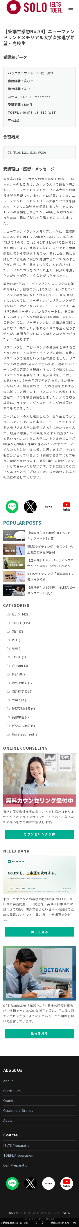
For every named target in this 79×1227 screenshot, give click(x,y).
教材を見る (39, 1033)
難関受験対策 (21, 708)
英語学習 (18, 717)
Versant (17, 665)
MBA (15, 674)
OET (15, 631)
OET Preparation (16, 1165)
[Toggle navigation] (71, 8)
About (8, 1080)
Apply (8, 1120)
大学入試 (18, 700)
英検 (15, 648)
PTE (15, 640)
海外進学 (18, 691)
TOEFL (17, 623)
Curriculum (12, 1090)
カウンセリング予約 (39, 834)
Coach (8, 1100)
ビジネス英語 (21, 725)
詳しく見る (39, 932)
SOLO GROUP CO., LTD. (41, 1213)
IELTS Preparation (17, 1145)
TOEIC (16, 657)
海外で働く (19, 683)
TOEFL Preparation (18, 1155)
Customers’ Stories (18, 1110)
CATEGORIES (16, 605)
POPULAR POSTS (22, 522)
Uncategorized (23, 734)
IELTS (16, 614)
